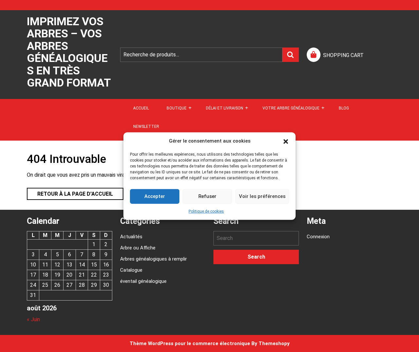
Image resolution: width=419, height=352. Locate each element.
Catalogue (131, 270)
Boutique (177, 108)
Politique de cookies (206, 211)
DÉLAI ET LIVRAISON (224, 108)
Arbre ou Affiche (137, 248)
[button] (285, 141)
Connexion (318, 237)
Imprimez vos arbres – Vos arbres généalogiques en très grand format (69, 52)
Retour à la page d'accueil (70, 192)
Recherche (290, 55)
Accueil (141, 108)
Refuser (207, 196)
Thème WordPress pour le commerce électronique (190, 343)
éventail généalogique (143, 281)
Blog (344, 108)
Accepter (154, 196)
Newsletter (146, 126)
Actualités (131, 237)
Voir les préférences (262, 196)
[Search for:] (256, 238)
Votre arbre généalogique (291, 108)
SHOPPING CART (343, 55)
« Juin (33, 319)
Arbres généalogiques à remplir (153, 259)
